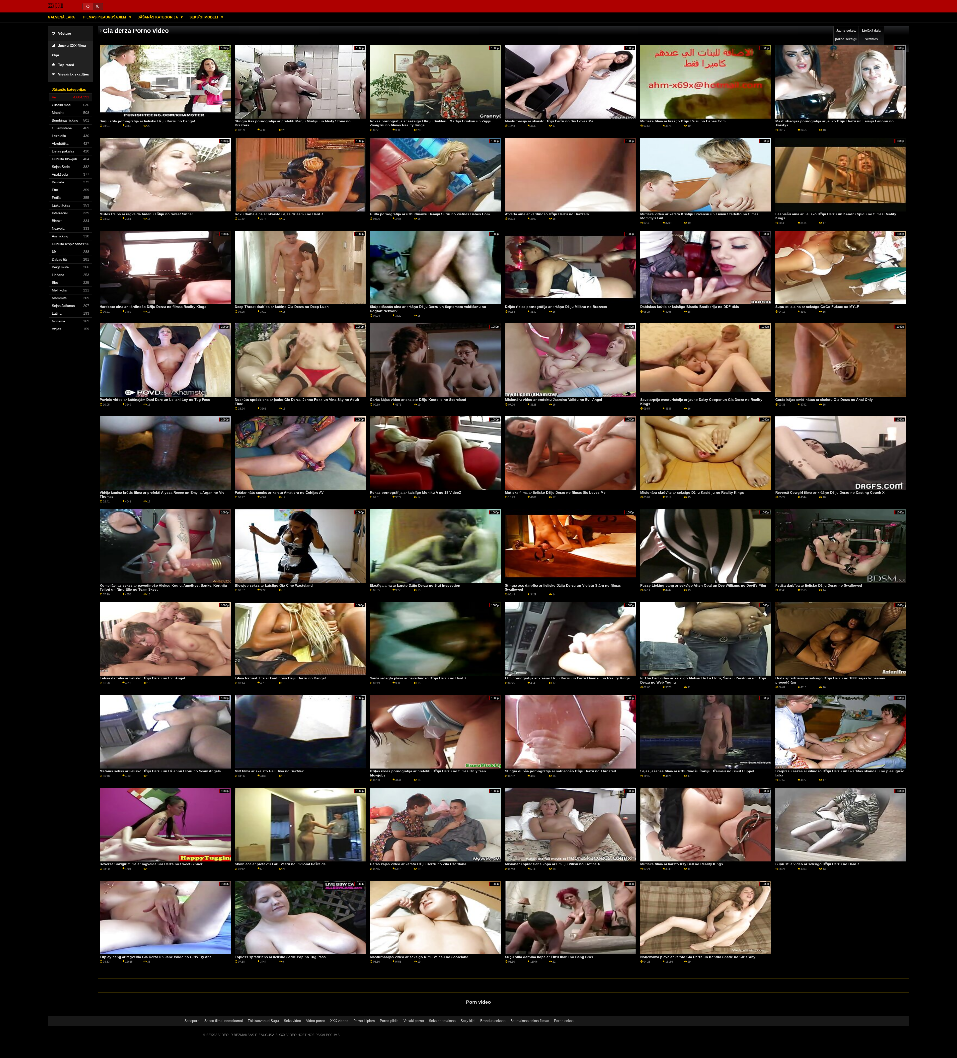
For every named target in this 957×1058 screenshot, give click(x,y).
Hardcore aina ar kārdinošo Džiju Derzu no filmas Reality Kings (153, 307)
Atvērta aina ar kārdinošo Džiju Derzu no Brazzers (547, 214)
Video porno (315, 1021)
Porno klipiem (364, 1021)
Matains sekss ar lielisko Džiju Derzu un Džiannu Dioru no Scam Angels (160, 771)
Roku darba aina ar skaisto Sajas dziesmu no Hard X (279, 214)
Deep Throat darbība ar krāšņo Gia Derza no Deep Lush (282, 307)
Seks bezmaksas (442, 1021)
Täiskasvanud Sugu (263, 1021)
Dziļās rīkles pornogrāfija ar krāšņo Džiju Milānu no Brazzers (556, 307)
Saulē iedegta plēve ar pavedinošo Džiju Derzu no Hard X (418, 678)
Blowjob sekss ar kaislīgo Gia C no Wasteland (274, 585)
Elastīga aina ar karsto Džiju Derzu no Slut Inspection (415, 585)
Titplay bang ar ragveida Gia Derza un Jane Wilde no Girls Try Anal (156, 957)
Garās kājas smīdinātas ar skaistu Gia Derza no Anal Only (824, 400)
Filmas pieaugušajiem (105, 17)
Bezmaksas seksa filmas (529, 1021)
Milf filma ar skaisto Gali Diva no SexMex (269, 771)
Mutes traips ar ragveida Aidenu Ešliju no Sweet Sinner (146, 214)
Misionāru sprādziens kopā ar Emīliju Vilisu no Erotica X (552, 864)
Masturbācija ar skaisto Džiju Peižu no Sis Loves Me (549, 121)
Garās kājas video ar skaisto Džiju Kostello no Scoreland (418, 400)
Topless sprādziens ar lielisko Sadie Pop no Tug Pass (280, 957)
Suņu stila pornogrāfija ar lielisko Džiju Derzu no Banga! (147, 121)
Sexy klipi (468, 1021)
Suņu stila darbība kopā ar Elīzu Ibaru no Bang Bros (549, 957)
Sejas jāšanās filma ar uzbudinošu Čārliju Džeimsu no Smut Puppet (697, 771)
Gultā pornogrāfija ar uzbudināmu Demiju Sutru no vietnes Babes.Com (430, 214)
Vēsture (64, 33)
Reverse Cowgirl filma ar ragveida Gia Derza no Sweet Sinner (151, 864)
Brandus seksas (492, 1021)
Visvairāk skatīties (73, 74)
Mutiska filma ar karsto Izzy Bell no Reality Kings (681, 864)
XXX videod (339, 1021)
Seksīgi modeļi (204, 17)
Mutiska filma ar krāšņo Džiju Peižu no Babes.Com (682, 121)
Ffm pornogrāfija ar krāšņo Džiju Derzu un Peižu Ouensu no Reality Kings (567, 678)
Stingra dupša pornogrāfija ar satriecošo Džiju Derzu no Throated (560, 771)
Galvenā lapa (61, 17)
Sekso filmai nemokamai (223, 1021)
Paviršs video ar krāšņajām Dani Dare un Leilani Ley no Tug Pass (155, 400)
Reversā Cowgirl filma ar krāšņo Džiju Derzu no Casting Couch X (829, 492)
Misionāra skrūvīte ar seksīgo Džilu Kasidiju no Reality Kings (692, 492)
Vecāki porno (413, 1021)
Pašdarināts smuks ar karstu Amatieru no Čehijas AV (279, 492)
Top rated (66, 65)
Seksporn (191, 1021)
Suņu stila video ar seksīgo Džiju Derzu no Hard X (817, 864)
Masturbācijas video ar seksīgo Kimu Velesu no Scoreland (419, 957)
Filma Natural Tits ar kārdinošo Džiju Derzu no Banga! (280, 678)
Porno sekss (563, 1021)
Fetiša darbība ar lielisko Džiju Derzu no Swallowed (818, 585)
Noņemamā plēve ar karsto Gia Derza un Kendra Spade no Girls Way (697, 957)
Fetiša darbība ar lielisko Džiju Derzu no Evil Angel (142, 678)
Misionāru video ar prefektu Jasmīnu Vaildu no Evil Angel (553, 400)
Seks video (292, 1021)
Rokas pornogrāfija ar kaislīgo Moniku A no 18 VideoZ (415, 492)
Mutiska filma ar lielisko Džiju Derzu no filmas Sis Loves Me (555, 492)
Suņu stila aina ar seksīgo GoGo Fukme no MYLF (817, 307)
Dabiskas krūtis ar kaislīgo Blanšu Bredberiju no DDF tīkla (689, 307)
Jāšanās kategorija (158, 17)
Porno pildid (389, 1021)
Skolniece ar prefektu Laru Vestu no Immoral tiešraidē (280, 864)
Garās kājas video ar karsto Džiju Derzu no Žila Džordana (418, 864)
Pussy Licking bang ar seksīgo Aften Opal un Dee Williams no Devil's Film (703, 585)
